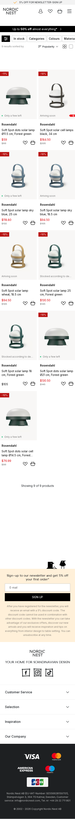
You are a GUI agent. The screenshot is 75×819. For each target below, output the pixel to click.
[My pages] (40, 11)
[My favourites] (50, 11)
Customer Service (18, 692)
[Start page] (10, 11)
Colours (54, 38)
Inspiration (13, 722)
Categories (36, 38)
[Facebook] (26, 672)
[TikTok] (49, 672)
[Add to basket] (32, 142)
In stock (19, 38)
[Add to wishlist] (25, 142)
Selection (12, 707)
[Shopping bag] (60, 11)
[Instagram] (37, 672)
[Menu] (69, 11)
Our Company (15, 737)
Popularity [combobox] (48, 46)
